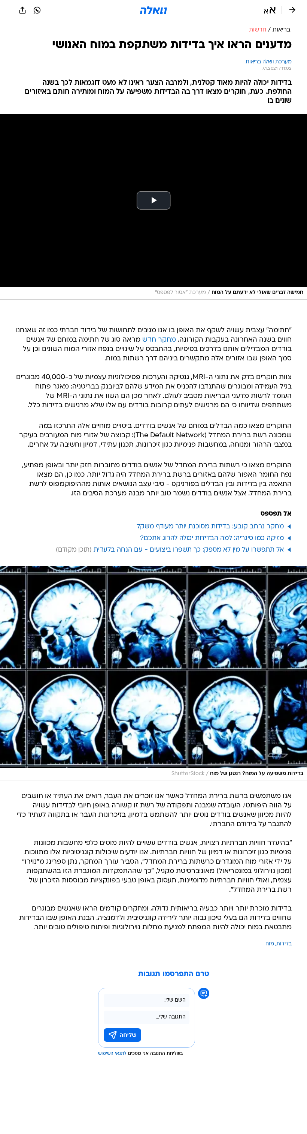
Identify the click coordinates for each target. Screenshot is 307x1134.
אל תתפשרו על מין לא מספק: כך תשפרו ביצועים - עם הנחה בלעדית (189, 550)
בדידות (284, 944)
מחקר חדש (159, 340)
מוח (269, 944)
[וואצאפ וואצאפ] (37, 10)
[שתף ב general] (22, 10)
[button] (270, 10)
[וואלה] (153, 10)
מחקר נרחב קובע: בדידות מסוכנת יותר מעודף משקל (210, 527)
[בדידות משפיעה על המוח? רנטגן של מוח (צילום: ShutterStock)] (153, 673)
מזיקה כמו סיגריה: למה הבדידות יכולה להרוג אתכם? (212, 538)
